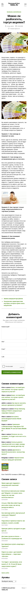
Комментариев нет (15, 28)
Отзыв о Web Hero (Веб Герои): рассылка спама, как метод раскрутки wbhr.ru (12, 505)
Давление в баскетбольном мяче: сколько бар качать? (13, 452)
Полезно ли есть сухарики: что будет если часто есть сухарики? (14, 436)
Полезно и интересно (14, 12)
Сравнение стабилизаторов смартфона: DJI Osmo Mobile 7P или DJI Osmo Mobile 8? (14, 427)
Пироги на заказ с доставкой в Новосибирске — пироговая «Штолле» (12, 554)
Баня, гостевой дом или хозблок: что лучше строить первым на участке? (13, 389)
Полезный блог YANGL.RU (14, 4)
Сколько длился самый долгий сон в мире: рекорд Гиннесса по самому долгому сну (13, 444)
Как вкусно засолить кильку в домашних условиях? (14, 404)
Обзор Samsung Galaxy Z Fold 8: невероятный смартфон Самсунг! (13, 411)
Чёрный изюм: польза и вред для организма (13, 459)
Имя (3, 341)
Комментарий (6, 326)
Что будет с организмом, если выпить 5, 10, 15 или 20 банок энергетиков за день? (12, 564)
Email (3, 349)
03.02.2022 (20, 26)
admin (12, 26)
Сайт (3, 356)
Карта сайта (5, 573)
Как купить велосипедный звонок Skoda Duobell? (11, 419)
